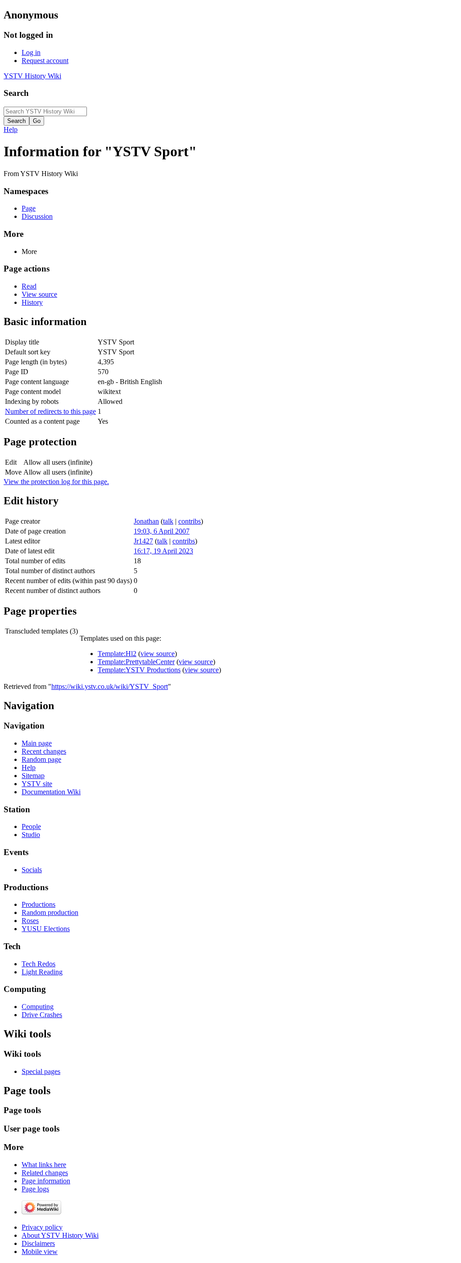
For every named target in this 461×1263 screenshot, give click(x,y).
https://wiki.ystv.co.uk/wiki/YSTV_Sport (109, 686)
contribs (189, 521)
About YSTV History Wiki (60, 1235)
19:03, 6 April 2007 (162, 531)
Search (16, 93)
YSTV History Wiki (32, 76)
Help (11, 129)
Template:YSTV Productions (139, 670)
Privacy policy (42, 1227)
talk (168, 521)
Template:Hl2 (117, 653)
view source (157, 653)
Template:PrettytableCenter (136, 661)
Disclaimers (38, 1243)
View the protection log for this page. (56, 481)
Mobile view (40, 1251)
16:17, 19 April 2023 (163, 551)
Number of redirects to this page (50, 411)
